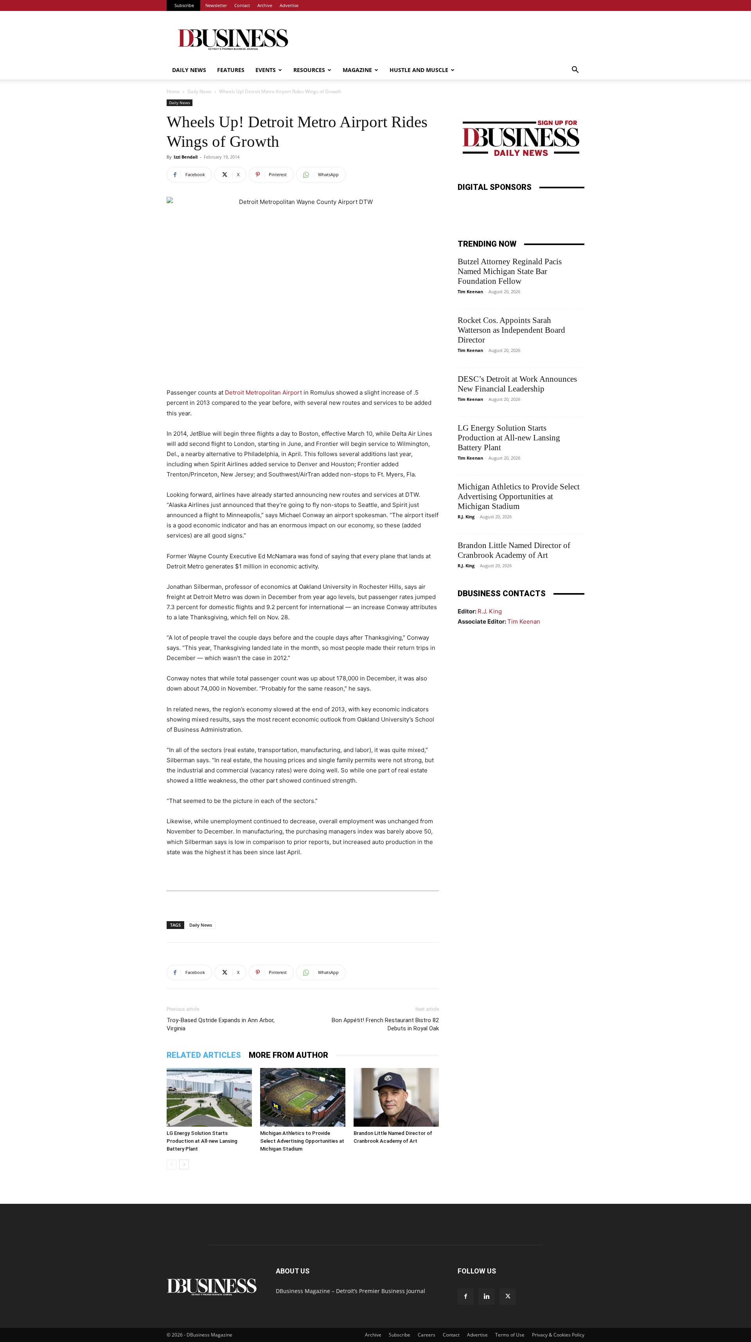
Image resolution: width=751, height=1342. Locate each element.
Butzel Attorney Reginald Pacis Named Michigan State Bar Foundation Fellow (510, 271)
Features (230, 70)
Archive (264, 5)
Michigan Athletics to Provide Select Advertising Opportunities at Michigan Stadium (302, 1141)
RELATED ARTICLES (204, 1055)
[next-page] (184, 1164)
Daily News (189, 70)
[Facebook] (465, 1296)
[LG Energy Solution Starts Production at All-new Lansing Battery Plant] (209, 1097)
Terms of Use (510, 1334)
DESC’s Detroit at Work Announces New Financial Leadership (517, 383)
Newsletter (216, 5)
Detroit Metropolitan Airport (263, 392)
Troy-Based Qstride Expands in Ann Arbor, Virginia (221, 1024)
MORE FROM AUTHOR (288, 1055)
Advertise (289, 5)
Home (173, 91)
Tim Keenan (470, 291)
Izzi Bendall (186, 157)
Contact (242, 5)
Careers (426, 1334)
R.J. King (466, 516)
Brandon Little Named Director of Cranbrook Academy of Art (514, 550)
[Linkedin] (486, 1296)
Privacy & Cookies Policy (558, 1334)
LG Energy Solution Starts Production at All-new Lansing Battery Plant (202, 1141)
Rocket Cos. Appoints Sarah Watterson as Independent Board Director (511, 330)
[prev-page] (171, 1164)
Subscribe (184, 5)
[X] (508, 1296)
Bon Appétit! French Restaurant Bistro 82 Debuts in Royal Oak (385, 1024)
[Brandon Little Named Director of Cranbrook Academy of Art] (396, 1097)
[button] (575, 70)
